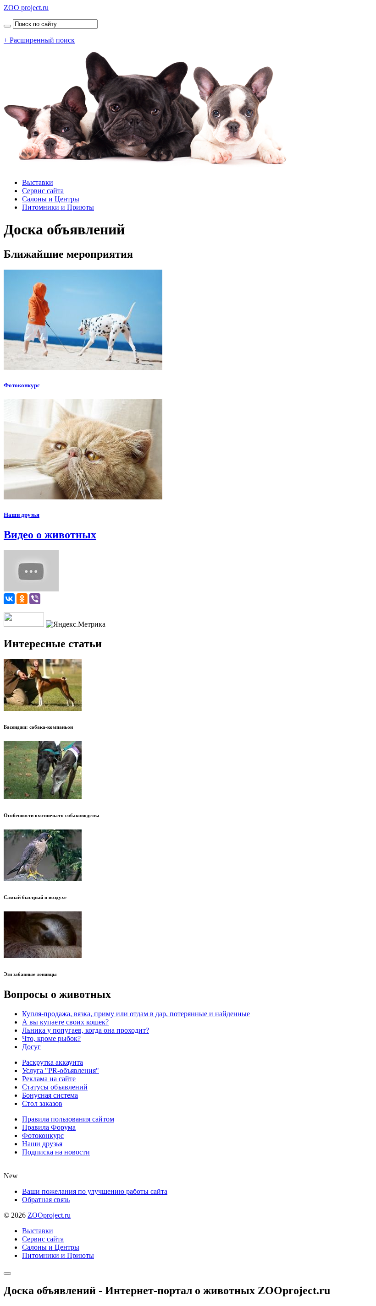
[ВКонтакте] (9, 598)
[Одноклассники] (22, 598)
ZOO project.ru (26, 7)
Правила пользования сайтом (68, 1119)
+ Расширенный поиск (39, 40)
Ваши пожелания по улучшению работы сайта (94, 1191)
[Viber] (34, 598)
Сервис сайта (43, 191)
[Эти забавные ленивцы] (43, 955)
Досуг (31, 1047)
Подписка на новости (56, 1152)
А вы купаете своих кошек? (65, 1022)
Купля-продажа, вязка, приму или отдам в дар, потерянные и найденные (136, 1014)
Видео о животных (50, 535)
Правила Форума (49, 1127)
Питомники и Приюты (58, 207)
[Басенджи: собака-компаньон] (43, 708)
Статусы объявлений (55, 1087)
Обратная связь (46, 1199)
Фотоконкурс (22, 385)
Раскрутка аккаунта (52, 1062)
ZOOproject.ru (49, 1215)
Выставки (37, 182)
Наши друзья (21, 514)
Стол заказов (42, 1103)
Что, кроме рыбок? (51, 1038)
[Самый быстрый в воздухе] (43, 879)
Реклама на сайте (49, 1079)
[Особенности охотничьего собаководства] (43, 797)
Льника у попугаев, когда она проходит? (85, 1030)
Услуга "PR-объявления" (60, 1070)
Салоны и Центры (50, 199)
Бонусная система (50, 1095)
